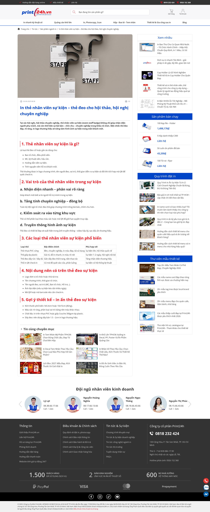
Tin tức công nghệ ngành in (118, 442)
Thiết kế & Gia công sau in (159, 22)
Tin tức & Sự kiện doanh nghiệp (120, 437)
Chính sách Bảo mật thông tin (76, 437)
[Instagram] (99, 496)
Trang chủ (25, 29)
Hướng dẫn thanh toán (29, 456)
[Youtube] (117, 496)
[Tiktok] (108, 496)
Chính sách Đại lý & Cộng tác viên (78, 447)
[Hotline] (206, 480)
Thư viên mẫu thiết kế (165, 259)
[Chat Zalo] (206, 487)
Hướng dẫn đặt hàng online (33, 2)
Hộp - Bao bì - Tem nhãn (124, 22)
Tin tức (35, 29)
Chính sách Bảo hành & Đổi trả (77, 442)
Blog (185, 22)
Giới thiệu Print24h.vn (29, 432)
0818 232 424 (169, 2)
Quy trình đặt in (165, 176)
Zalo (51, 409)
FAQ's (108, 456)
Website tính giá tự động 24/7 (32, 461)
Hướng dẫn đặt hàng (28, 451)
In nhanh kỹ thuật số (32, 22)
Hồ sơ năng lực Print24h (30, 442)
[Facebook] (91, 496)
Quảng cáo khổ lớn (63, 22)
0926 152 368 (185, 2)
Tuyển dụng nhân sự (115, 451)
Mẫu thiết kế (58, 2)
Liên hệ (74, 2)
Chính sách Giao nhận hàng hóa (77, 451)
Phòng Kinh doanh (27, 447)
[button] (20, 404)
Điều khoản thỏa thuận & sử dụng (86, 509)
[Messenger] (206, 494)
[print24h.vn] (36, 12)
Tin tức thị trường (114, 447)
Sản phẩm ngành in (48, 29)
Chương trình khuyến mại (118, 432)
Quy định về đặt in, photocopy (76, 432)
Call (45, 409)
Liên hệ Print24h (26, 437)
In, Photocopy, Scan (92, 22)
